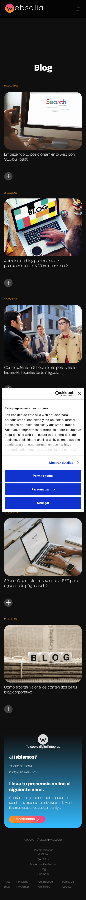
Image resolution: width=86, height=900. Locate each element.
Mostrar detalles (61, 462)
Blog (43, 869)
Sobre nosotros (43, 849)
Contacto (43, 874)
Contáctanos (24, 819)
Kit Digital (43, 854)
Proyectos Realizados (43, 864)
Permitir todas (43, 475)
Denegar (43, 503)
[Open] (78, 9)
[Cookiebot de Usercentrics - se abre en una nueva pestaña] (55, 393)
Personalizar (41, 489)
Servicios (43, 859)
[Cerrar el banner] (79, 393)
